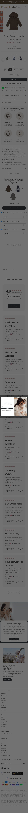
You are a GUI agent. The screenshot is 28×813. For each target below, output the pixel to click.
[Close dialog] (26, 397)
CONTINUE (7, 408)
